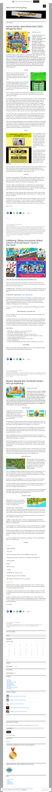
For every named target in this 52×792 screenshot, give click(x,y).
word (18, 234)
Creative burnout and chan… (20, 696)
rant (38, 232)
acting (28, 226)
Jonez (41, 230)
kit (22, 374)
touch (31, 233)
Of (43, 374)
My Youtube (9, 688)
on (22, 625)
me (18, 231)
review (26, 625)
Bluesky (8, 679)
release (13, 375)
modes (29, 231)
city (30, 372)
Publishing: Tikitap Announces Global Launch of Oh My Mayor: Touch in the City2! (24, 242)
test (23, 233)
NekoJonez (20, 224)
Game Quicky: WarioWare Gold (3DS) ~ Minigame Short (25, 27)
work (25, 234)
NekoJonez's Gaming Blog (16, 7)
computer (41, 227)
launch (25, 374)
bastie (18, 624)
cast (31, 227)
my (35, 374)
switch (21, 233)
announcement (35, 226)
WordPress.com (10, 783)
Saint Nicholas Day (36, 53)
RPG (29, 625)
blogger (15, 227)
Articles (11, 371)
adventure (11, 624)
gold (14, 230)
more (34, 374)
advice (31, 226)
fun (31, 624)
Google (16, 230)
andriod (14, 624)
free (29, 624)
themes (28, 233)
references (41, 232)
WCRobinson (12, 711)
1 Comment (8, 235)
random (35, 232)
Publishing (15, 371)
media (20, 231)
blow (22, 227)
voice (11, 234)
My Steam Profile (10, 684)
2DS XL (13, 226)
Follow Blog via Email (12, 722)
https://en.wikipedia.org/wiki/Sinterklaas (15, 57)
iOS (37, 624)
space (16, 233)
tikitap (21, 375)
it (39, 624)
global (42, 372)
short (13, 233)
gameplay (39, 372)
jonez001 (44, 230)
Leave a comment (9, 376)
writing (27, 234)
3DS (16, 226)
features (32, 372)
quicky (32, 232)
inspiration (32, 230)
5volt (18, 226)
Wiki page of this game (32, 388)
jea (11, 374)
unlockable (40, 233)
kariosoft (15, 625)
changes (33, 227)
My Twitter (9, 686)
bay (20, 624)
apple (40, 226)
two (26, 375)
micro (23, 231)
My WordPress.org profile (12, 687)
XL (29, 234)
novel (13, 232)
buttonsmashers (27, 227)
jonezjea (7, 231)
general (7, 230)
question (28, 232)
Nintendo (10, 232)
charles (37, 227)
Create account (10, 779)
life (13, 231)
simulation (32, 625)
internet (35, 230)
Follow (8, 732)
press (7, 375)
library (11, 231)
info (45, 372)
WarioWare (14, 234)
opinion (16, 232)
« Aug (7, 659)
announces (17, 372)
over (19, 232)
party (23, 232)
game (36, 372)
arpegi (42, 226)
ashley (7, 227)
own (21, 232)
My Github (9, 680)
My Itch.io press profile (11, 682)
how (35, 624)
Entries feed (9, 781)
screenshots (17, 375)
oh (44, 374)
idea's (28, 230)
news (7, 232)
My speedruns (9, 683)
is (38, 624)
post (26, 232)
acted (25, 226)
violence (7, 234)
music (35, 231)
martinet (16, 231)
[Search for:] (26, 635)
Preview (10, 375)
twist (34, 233)
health (22, 230)
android (13, 372)
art (44, 226)
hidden (25, 230)
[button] (10, 254)
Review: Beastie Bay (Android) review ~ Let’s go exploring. (25, 382)
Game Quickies (12, 225)
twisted (36, 233)
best (22, 624)
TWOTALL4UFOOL (13, 707)
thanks (25, 233)
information (8, 374)
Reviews (7, 233)
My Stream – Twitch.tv (11, 685)
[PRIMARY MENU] (44, 6)
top (35, 625)
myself (37, 231)
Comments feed (10, 782)
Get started (36, 1)
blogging (19, 227)
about (23, 226)
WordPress (21, 234)
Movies (32, 231)
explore (26, 624)
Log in (8, 780)
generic (10, 230)
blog (13, 227)
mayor (28, 374)
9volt (20, 226)
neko (40, 231)
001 (9, 226)
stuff (18, 233)
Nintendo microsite (36, 32)
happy (19, 230)
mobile (26, 231)
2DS (11, 226)
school (11, 233)
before (10, 227)
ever (24, 624)
